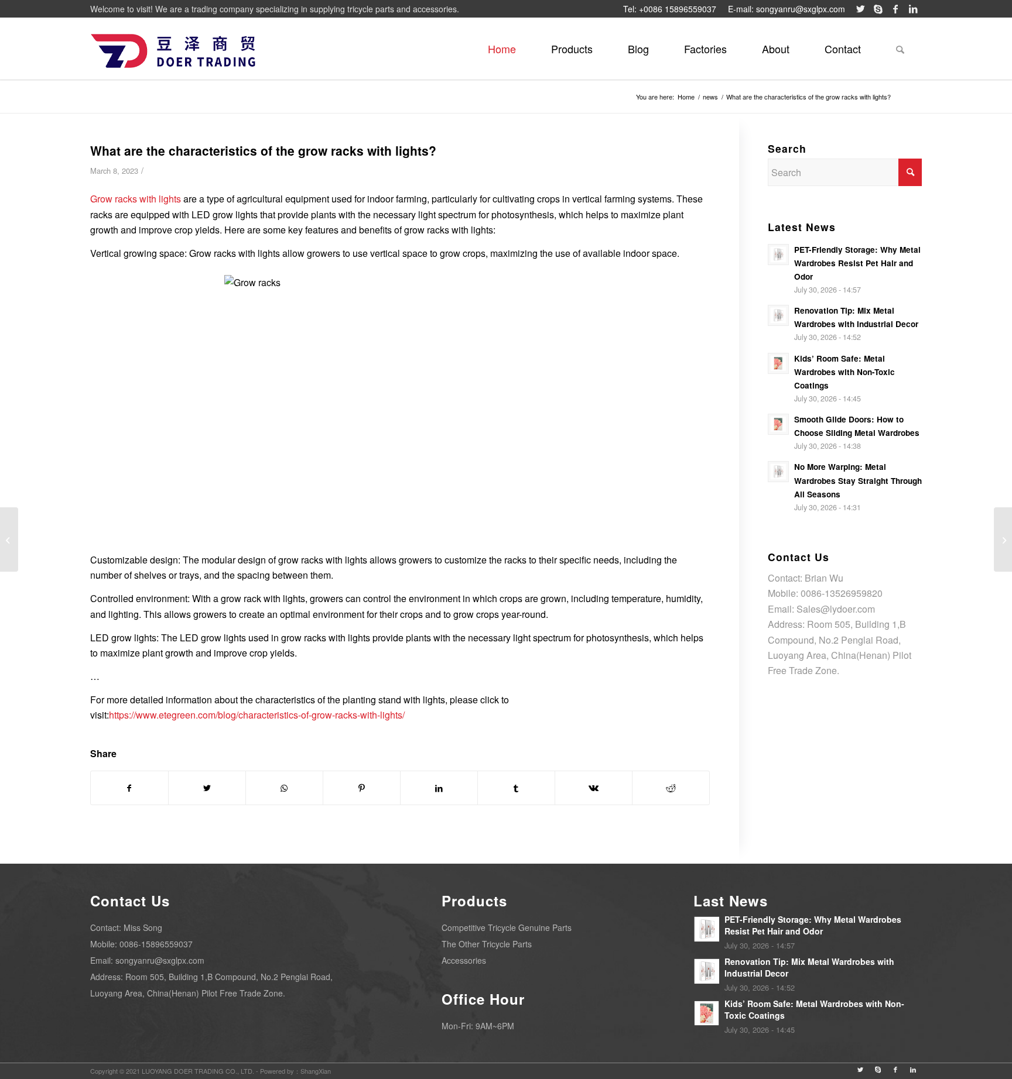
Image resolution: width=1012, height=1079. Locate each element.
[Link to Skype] (878, 9)
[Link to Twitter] (860, 9)
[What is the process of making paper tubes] (9, 539)
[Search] (900, 49)
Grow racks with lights (135, 198)
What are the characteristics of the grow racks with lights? (263, 150)
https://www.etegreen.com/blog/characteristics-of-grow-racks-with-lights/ (257, 714)
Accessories (464, 960)
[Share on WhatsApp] (284, 788)
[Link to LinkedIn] (913, 9)
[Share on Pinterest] (361, 788)
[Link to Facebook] (895, 9)
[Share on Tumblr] (516, 788)
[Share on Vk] (593, 788)
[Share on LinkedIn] (439, 788)
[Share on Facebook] (129, 788)
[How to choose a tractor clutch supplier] (1003, 539)
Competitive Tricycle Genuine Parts (507, 927)
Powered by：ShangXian (295, 1070)
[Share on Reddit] (670, 788)
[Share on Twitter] (207, 788)
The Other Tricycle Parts (487, 944)
